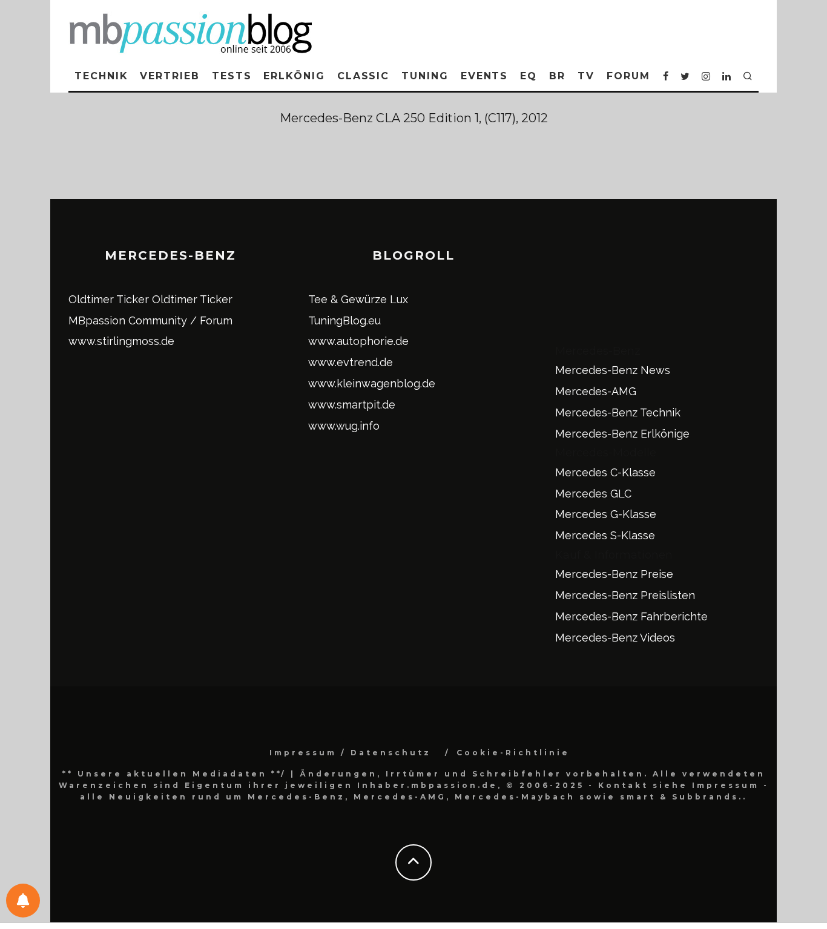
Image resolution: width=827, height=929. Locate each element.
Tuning (425, 76)
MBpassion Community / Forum (150, 320)
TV (586, 76)
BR (557, 76)
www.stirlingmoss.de (121, 341)
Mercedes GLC (593, 493)
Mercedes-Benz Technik (617, 412)
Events (485, 76)
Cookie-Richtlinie (513, 752)
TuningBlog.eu (344, 320)
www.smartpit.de (351, 404)
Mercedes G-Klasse (605, 514)
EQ (528, 76)
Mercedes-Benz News (612, 370)
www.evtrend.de (350, 362)
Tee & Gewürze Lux (358, 299)
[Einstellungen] (23, 901)
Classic (363, 76)
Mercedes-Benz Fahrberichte (631, 616)
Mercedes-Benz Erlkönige (622, 433)
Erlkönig (294, 76)
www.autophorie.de (358, 341)
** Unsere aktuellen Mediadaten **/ (174, 773)
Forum (628, 76)
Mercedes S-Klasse (605, 535)
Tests (232, 76)
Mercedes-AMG (595, 391)
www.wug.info (344, 425)
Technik (101, 76)
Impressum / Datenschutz (350, 752)
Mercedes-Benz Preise (614, 574)
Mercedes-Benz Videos (615, 637)
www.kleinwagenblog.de (371, 383)
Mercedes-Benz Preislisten (625, 595)
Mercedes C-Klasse (605, 472)
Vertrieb (169, 76)
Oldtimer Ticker (108, 299)
